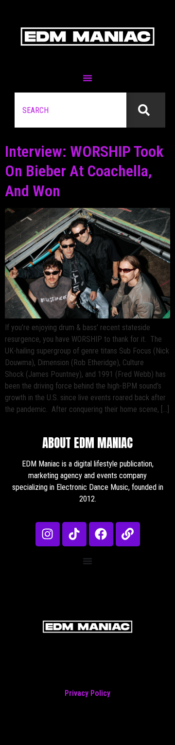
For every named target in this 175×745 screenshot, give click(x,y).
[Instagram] (47, 534)
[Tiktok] (74, 534)
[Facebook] (101, 534)
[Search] (145, 110)
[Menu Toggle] (87, 78)
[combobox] (70, 110)
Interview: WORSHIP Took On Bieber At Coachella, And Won (84, 171)
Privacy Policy (87, 693)
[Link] (128, 534)
